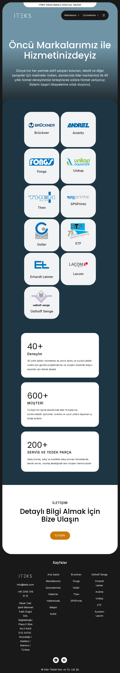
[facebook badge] (64, 660)
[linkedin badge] (56, 660)
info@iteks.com (25, 584)
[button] (72, 15)
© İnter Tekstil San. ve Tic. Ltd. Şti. (60, 669)
